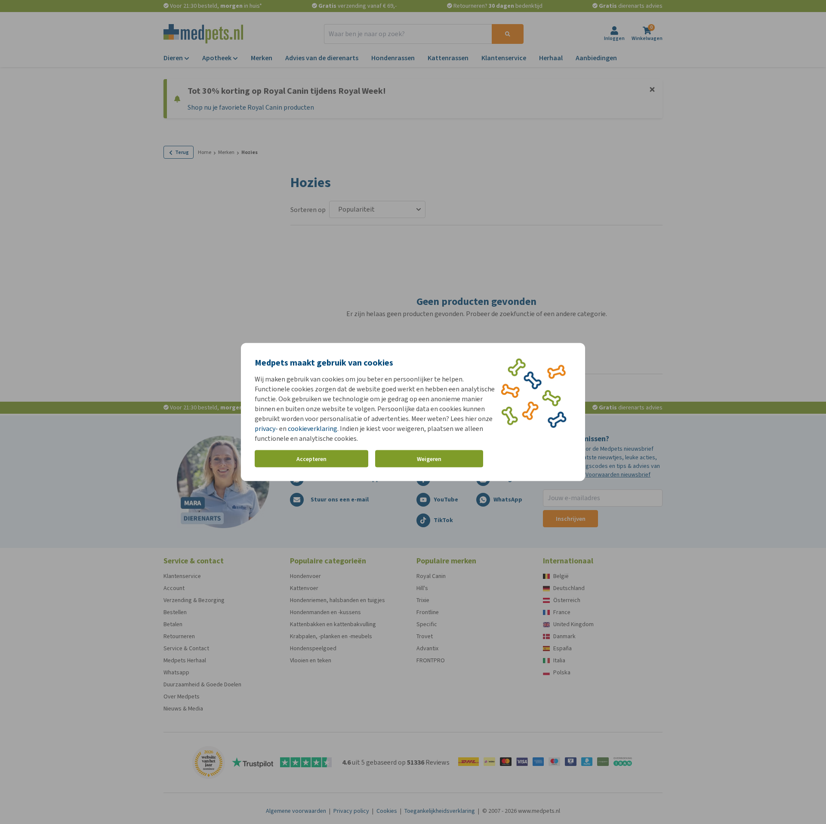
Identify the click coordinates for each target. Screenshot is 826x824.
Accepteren (311, 459)
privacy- (266, 428)
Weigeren (429, 459)
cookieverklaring (312, 428)
